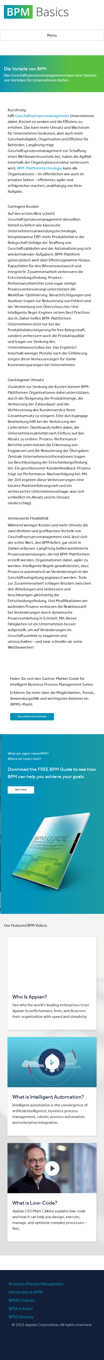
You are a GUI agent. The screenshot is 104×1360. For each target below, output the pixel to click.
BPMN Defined (22, 1300)
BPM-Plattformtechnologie (39, 169)
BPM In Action (21, 1309)
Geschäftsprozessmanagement (42, 116)
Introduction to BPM (25, 1292)
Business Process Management (36, 1284)
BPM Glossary (21, 1317)
